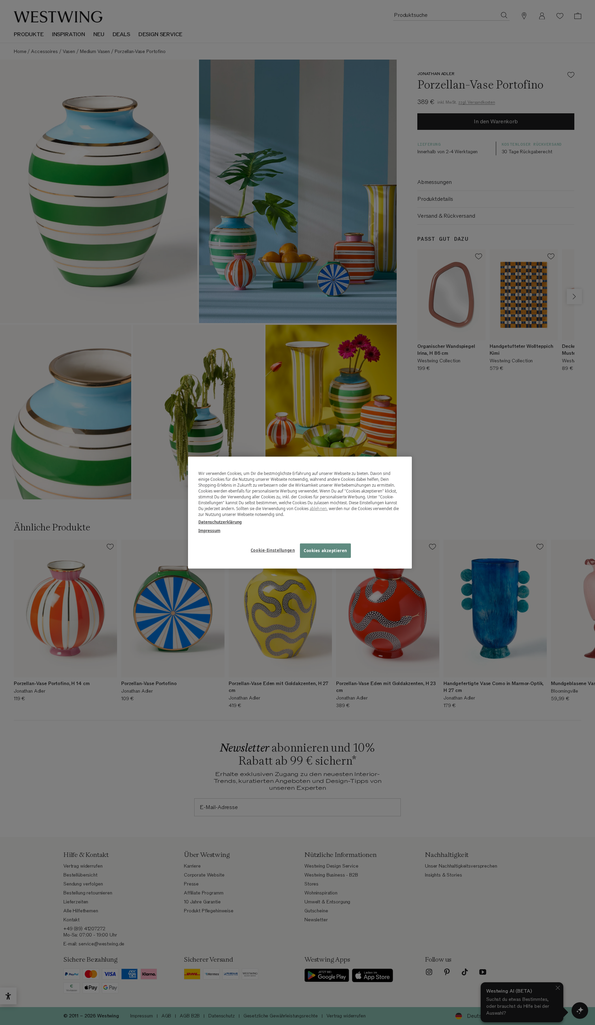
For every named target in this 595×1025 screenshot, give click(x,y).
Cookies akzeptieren (325, 550)
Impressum (209, 530)
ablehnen (318, 508)
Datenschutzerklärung (220, 521)
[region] (300, 513)
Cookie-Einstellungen (273, 549)
